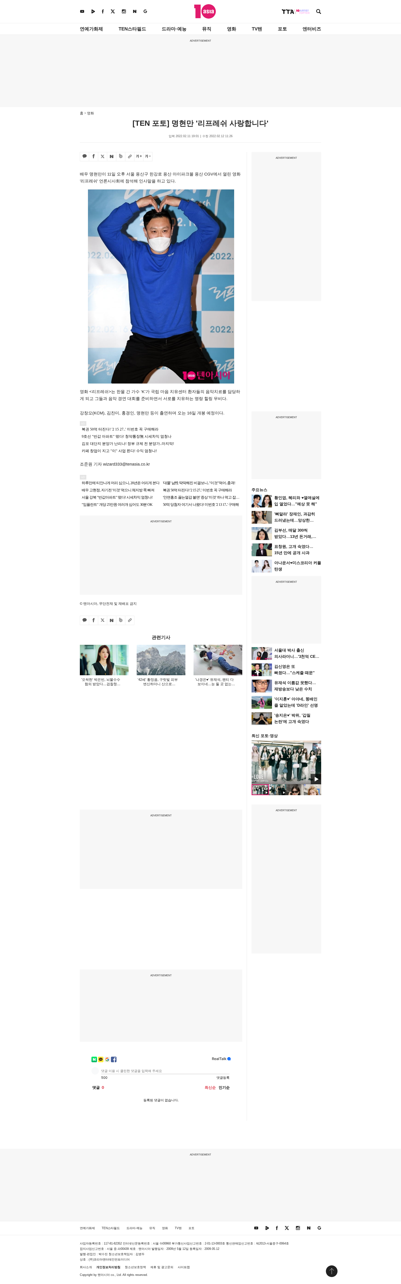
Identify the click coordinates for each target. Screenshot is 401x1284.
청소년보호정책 (135, 1267)
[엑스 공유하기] (102, 156)
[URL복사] (129, 156)
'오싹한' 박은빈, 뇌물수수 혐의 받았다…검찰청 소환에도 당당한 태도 (100, 684)
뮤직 (206, 28)
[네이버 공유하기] (111, 156)
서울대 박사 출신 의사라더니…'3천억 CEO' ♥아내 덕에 (296, 656)
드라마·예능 (174, 28)
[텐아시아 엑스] (113, 11)
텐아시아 (104, 1275)
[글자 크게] (138, 156)
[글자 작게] (147, 156)
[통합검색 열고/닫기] (318, 12)
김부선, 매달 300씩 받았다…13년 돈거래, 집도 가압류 (293, 536)
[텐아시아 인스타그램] (124, 11)
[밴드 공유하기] (120, 156)
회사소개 (86, 1267)
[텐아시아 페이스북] (103, 11)
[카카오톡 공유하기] (84, 156)
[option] (286, 762)
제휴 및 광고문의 (161, 1267)
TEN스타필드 (132, 28)
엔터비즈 (312, 28)
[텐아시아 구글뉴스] (145, 11)
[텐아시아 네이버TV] (93, 11)
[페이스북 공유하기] (93, 156)
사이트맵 (184, 1267)
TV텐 (257, 28)
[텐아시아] (205, 11)
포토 (282, 28)
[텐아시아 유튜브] (82, 11)
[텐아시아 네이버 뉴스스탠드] (134, 11)
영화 (231, 28)
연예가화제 (91, 28)
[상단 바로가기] (331, 1271)
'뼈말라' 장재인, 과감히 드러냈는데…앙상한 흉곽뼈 (294, 520)
